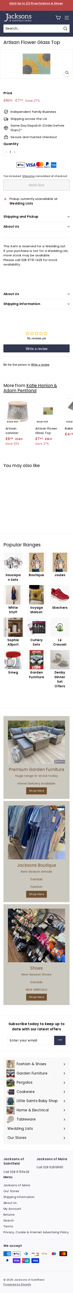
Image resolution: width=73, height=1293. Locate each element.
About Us (11, 226)
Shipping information (21, 304)
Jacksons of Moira (16, 1185)
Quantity (11, 144)
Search (8, 1220)
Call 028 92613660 (49, 1167)
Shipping (28, 176)
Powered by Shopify (17, 1284)
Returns (9, 1215)
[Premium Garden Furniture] (36, 742)
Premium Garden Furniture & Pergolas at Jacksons (36, 5)
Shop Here (36, 791)
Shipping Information (19, 1197)
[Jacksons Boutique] (36, 832)
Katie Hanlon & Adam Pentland (30, 388)
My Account (12, 1209)
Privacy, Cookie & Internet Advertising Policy (36, 1232)
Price (7, 93)
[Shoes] (36, 935)
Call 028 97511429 (16, 1172)
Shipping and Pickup (21, 216)
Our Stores (11, 1191)
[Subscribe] (59, 1040)
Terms (8, 1226)
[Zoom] (67, 72)
